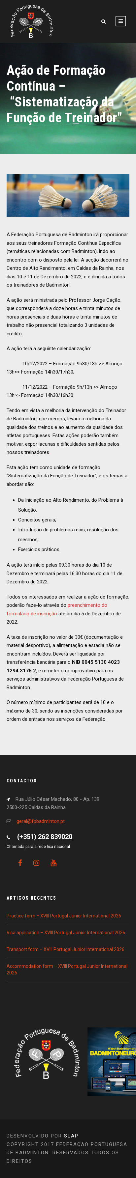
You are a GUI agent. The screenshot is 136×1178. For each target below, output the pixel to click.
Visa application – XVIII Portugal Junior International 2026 (66, 932)
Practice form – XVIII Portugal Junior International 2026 (64, 915)
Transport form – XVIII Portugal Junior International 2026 (65, 949)
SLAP (71, 1136)
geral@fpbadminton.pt (41, 821)
